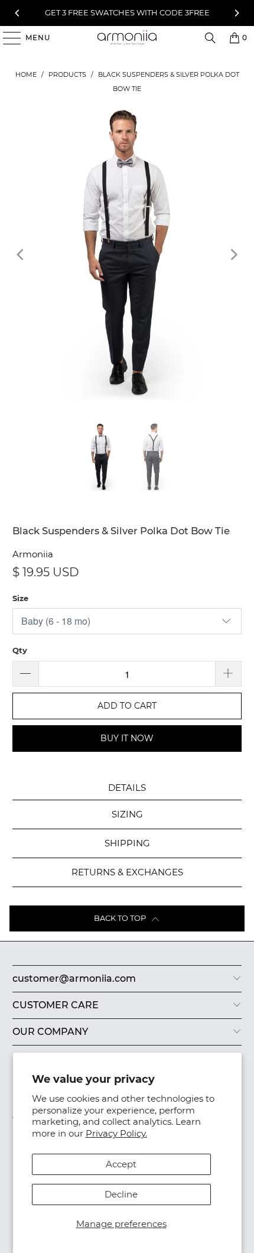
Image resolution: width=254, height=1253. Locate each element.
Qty (19, 650)
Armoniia (32, 554)
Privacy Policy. (116, 1133)
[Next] (236, 13)
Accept (121, 1164)
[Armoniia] (127, 38)
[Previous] (18, 13)
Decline (121, 1194)
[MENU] (6, 38)
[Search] (210, 38)
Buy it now (127, 738)
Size (20, 598)
